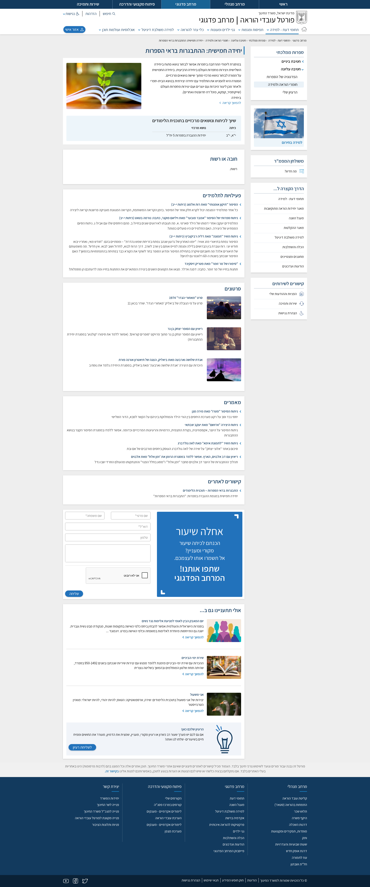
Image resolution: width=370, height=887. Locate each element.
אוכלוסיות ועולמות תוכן (118, 29)
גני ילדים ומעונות (222, 29)
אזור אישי (72, 29)
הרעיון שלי (290, 92)
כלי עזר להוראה (192, 29)
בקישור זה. (112, 771)
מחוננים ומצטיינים (292, 257)
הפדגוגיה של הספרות (282, 76)
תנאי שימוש (211, 880)
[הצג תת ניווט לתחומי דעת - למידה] (268, 29)
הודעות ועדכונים (293, 266)
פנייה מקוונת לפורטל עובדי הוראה (97, 818)
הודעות (252, 880)
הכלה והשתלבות (293, 247)
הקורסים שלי (173, 798)
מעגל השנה (296, 218)
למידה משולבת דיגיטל (158, 29)
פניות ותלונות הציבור (105, 824)
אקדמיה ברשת (234, 818)
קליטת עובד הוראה (294, 798)
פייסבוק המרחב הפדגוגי (228, 851)
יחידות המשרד (109, 798)
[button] (109, 13)
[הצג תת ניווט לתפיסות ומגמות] (239, 29)
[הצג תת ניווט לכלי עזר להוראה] (178, 29)
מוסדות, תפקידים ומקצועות (289, 831)
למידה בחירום (292, 142)
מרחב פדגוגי (299, 40)
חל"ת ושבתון (299, 864)
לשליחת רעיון (82, 747)
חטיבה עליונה (238, 40)
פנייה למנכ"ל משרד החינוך (101, 811)
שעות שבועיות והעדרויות (291, 844)
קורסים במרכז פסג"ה (168, 804)
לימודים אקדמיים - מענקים (164, 811)
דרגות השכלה (298, 824)
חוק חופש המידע (233, 880)
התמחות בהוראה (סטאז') (291, 804)
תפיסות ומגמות (252, 29)
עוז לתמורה (299, 857)
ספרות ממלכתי (257, 40)
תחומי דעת (237, 798)
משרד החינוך (276, 13)
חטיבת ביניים (291, 61)
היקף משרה (299, 818)
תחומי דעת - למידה (284, 29)
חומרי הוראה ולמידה (217, 40)
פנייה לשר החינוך (108, 804)
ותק (304, 838)
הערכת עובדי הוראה (168, 818)
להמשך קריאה (231, 103)
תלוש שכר (300, 811)
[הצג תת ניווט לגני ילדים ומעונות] (208, 29)
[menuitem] (279, 171)
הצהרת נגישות (191, 880)
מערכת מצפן (173, 831)
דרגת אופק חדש (296, 851)
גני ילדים (238, 831)
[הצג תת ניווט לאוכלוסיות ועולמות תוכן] (100, 29)
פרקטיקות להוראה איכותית (226, 824)
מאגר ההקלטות (294, 228)
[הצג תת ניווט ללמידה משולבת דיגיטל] (139, 29)
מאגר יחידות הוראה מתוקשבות (284, 208)
